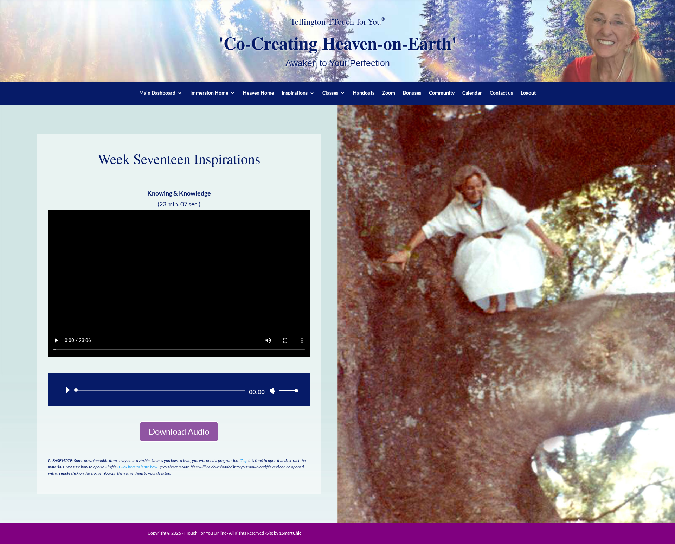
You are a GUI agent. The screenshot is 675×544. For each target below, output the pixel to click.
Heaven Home (258, 93)
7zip (244, 460)
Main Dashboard (157, 93)
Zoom (388, 93)
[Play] (67, 390)
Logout (528, 93)
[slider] (286, 390)
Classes (330, 93)
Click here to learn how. (139, 466)
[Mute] (272, 391)
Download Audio (179, 431)
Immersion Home (209, 93)
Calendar (472, 93)
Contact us (501, 93)
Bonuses (412, 93)
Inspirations (295, 93)
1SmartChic (290, 533)
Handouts (363, 93)
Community (442, 93)
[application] (179, 390)
